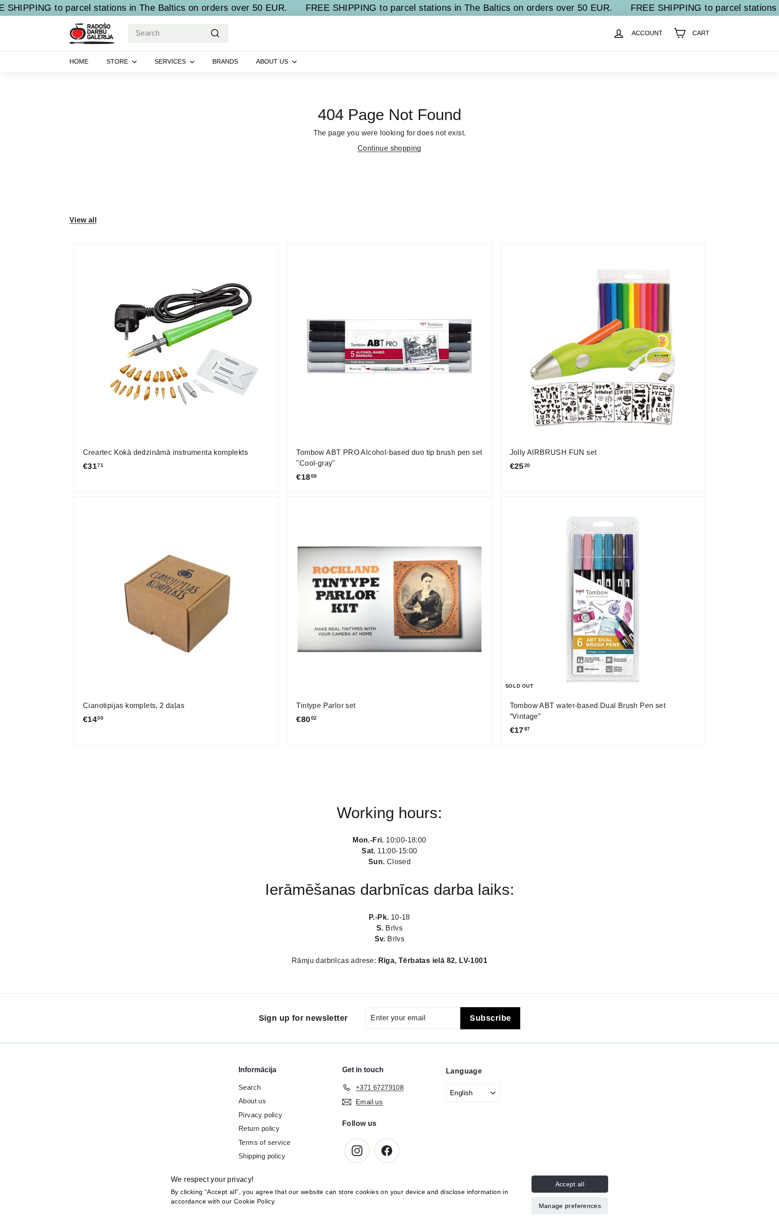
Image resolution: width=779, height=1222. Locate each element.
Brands (225, 61)
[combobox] (178, 33)
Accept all (570, 1184)
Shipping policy (261, 1156)
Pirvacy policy (260, 1115)
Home (78, 61)
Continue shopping (389, 148)
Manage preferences (570, 1205)
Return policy (259, 1128)
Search (249, 1087)
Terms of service (264, 1142)
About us (273, 61)
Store (118, 61)
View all (82, 220)
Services (171, 61)
